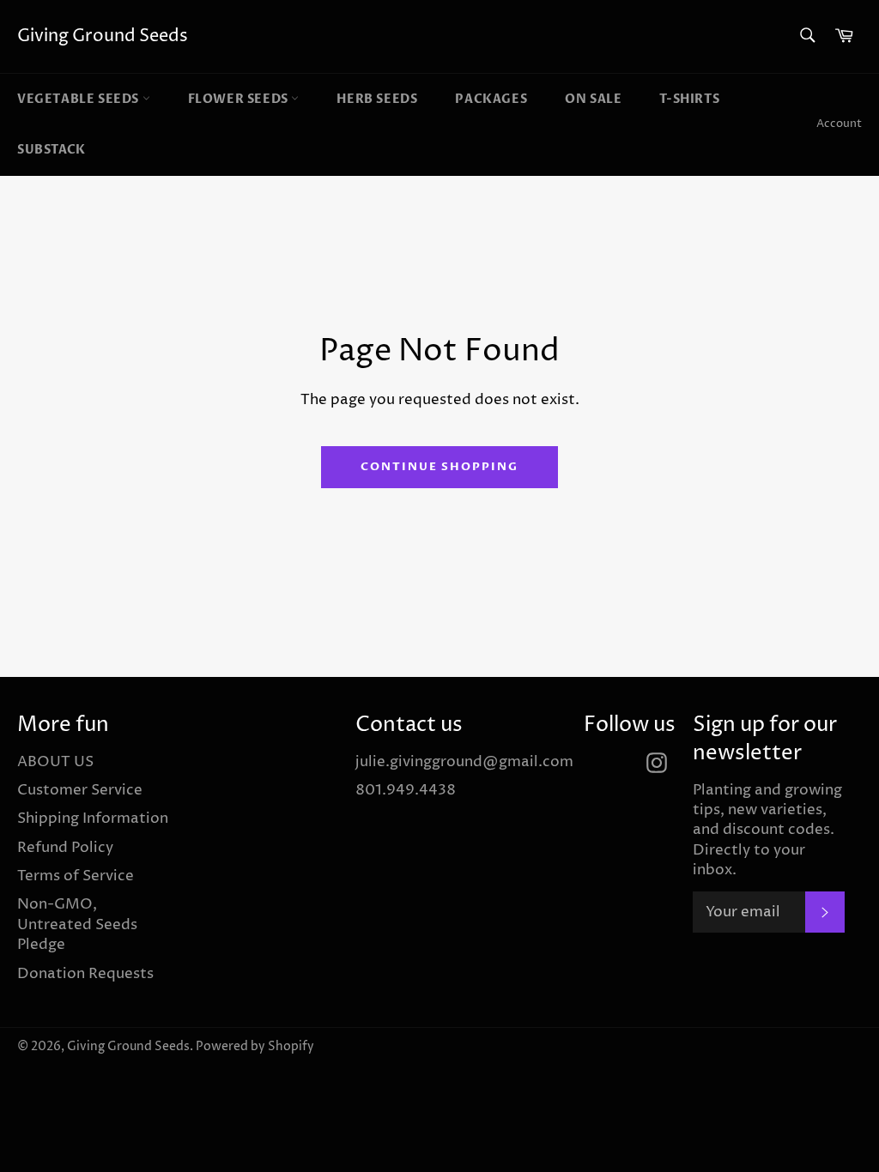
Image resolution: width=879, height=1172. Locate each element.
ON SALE (593, 99)
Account (839, 123)
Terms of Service (75, 876)
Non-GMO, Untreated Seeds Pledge (77, 924)
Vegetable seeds (79, 99)
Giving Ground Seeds (102, 36)
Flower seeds (240, 99)
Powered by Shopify (255, 1046)
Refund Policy (65, 847)
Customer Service (79, 790)
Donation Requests (85, 974)
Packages (491, 99)
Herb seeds (376, 99)
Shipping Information (92, 818)
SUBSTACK (51, 150)
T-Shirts (689, 99)
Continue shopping (439, 466)
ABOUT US (55, 762)
